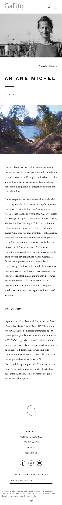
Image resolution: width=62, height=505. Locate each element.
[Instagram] (31, 463)
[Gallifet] (15, 6)
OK (31, 501)
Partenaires (31, 442)
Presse (31, 447)
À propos (31, 431)
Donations (31, 453)
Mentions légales (31, 436)
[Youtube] (39, 463)
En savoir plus (30, 496)
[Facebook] (22, 463)
